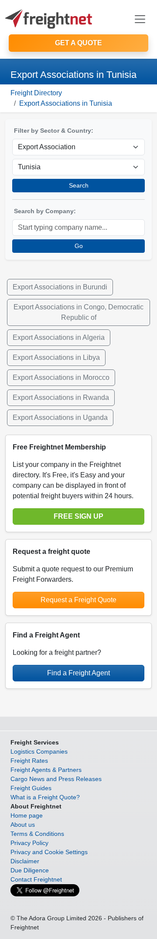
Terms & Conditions (37, 833)
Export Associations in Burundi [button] (60, 287)
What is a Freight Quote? (45, 797)
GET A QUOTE (78, 43)
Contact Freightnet (36, 879)
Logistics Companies (39, 751)
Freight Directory (36, 93)
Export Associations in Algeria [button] (59, 337)
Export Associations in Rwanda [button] (61, 397)
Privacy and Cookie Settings (49, 851)
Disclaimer (24, 861)
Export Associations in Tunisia (65, 103)
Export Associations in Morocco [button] (61, 377)
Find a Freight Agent (78, 673)
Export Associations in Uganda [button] (60, 417)
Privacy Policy (29, 842)
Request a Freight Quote (78, 600)
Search (79, 185)
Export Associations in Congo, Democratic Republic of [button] (78, 312)
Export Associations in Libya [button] (56, 357)
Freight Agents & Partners (46, 769)
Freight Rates (29, 760)
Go (79, 245)
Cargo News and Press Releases (56, 778)
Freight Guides (30, 788)
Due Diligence (29, 870)
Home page (26, 815)
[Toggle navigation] (140, 19)
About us (22, 824)
